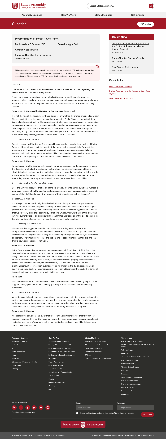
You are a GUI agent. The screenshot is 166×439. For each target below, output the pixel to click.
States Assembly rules (56, 362)
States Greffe (53, 376)
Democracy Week (127, 364)
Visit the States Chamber (120, 87)
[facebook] (27, 407)
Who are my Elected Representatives (98, 345)
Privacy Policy (130, 435)
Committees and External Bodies (60, 372)
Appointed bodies (55, 369)
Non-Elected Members (93, 352)
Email (78, 403)
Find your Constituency (129, 360)
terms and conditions (100, 413)
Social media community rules (23, 412)
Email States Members (93, 348)
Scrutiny (15, 369)
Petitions (124, 353)
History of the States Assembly (60, 345)
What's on (15, 358)
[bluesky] (14, 407)
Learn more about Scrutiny (121, 98)
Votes (14, 348)
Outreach (124, 370)
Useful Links (60, 435)
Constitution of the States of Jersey (61, 352)
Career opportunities (129, 391)
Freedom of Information (101, 435)
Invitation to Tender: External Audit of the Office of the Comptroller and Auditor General (130, 46)
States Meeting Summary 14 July (128, 58)
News (14, 355)
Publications (16, 365)
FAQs (50, 389)
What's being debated (20, 341)
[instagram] (47, 407)
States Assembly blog (129, 381)
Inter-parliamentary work (57, 382)
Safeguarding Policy (146, 435)
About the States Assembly (58, 341)
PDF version (146, 24)
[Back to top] (160, 431)
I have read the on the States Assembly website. (107, 413)
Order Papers (17, 345)
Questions (52, 358)
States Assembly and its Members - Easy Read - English (130, 92)
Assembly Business (32, 15)
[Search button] (151, 6)
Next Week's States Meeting (126, 67)
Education (125, 374)
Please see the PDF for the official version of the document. (54, 76)
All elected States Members (95, 341)
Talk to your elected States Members (135, 357)
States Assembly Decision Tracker (25, 362)
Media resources (127, 387)
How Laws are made (55, 365)
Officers (88, 355)
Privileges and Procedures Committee (62, 355)
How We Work (68, 15)
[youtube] (41, 407)
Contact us (125, 394)
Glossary (51, 386)
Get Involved (137, 15)
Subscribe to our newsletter (131, 377)
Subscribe (147, 414)
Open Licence (117, 435)
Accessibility (38, 435)
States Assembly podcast (130, 384)
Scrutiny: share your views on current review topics (137, 345)
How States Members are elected (61, 348)
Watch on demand (18, 352)
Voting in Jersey (127, 350)
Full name (121, 403)
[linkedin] (34, 407)
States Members (103, 15)
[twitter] (21, 407)
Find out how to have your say (132, 341)
